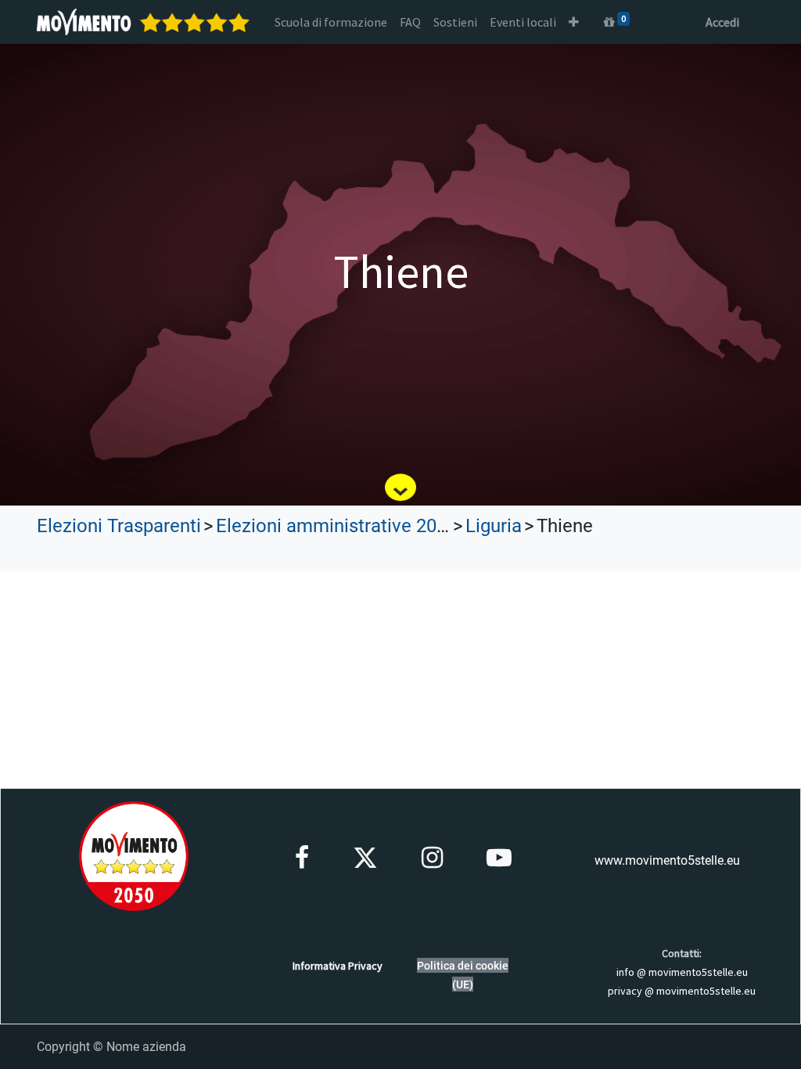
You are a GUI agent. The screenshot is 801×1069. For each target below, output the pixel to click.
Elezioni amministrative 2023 (336, 526)
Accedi (722, 22)
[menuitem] (330, 22)
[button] (573, 22)
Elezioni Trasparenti (119, 526)
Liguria (493, 526)
